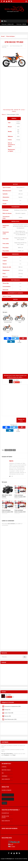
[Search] (25, 656)
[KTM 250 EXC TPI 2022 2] (15, 304)
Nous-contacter (6, 821)
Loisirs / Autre (7, 712)
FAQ (3, 773)
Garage (6, 709)
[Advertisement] (14, 15)
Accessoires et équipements (11, 706)
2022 (6, 450)
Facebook (6, 755)
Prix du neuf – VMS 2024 (11, 24)
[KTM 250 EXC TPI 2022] (7, 304)
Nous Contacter (6, 779)
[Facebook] (7, 338)
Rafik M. (11, 461)
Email (14, 755)
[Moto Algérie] (14, 9)
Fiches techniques (10, 36)
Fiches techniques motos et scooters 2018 (7, 511)
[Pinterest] (23, 338)
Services (6, 716)
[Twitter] (15, 338)
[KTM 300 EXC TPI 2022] (20, 317)
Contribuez (4, 776)
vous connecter (11, 523)
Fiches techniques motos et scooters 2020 (20, 496)
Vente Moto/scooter (9, 719)
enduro (10, 450)
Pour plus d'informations (7, 753)
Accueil (2, 36)
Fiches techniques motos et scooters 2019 (20, 511)
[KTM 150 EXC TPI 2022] (8, 327)
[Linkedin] (11, 341)
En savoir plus (5, 813)
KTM (21, 45)
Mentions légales (6, 770)
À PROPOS (4, 767)
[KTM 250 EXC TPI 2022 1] (24, 304)
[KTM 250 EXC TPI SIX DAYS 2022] (8, 317)
